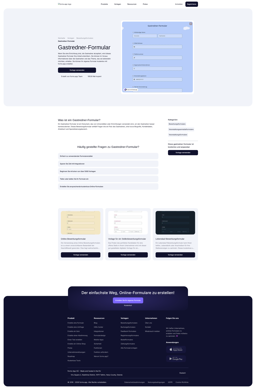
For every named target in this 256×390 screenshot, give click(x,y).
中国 (181, 368)
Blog (95, 323)
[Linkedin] (167, 323)
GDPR (170, 382)
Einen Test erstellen (75, 340)
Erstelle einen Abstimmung (78, 335)
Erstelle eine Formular (76, 323)
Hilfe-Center (98, 327)
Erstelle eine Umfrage (76, 327)
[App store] (177, 350)
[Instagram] (172, 323)
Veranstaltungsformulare (178, 135)
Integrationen (99, 331)
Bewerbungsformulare (177, 124)
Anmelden (179, 4)
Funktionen (98, 348)
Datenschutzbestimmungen (134, 382)
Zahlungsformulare (128, 344)
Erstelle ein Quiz (74, 331)
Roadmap (71, 356)
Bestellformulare (127, 340)
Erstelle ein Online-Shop (77, 344)
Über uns (148, 323)
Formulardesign (100, 335)
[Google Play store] (177, 359)
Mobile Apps (98, 340)
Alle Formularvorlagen (129, 348)
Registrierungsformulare (130, 335)
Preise (70, 348)
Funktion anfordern (101, 352)
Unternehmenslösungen (76, 352)
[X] (176, 323)
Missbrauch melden (152, 331)
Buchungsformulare (128, 327)
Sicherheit (97, 344)
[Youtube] (180, 323)
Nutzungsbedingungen (156, 382)
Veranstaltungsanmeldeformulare (181, 129)
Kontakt (148, 327)
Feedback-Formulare (128, 331)
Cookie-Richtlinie (182, 382)
